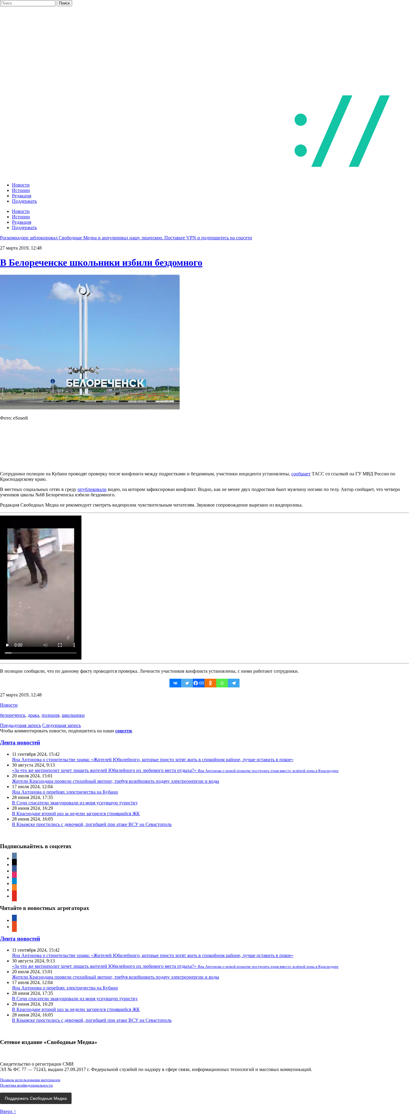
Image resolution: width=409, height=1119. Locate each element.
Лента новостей (20, 742)
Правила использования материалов (30, 1080)
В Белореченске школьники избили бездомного (101, 262)
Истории (21, 190)
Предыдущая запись (20, 725)
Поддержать (24, 201)
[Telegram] (234, 683)
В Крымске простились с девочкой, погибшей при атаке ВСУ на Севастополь (92, 824)
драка (33, 715)
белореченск (12, 715)
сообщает (300, 473)
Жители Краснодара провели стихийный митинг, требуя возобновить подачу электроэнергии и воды (115, 781)
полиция (50, 715)
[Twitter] (187, 683)
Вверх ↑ (8, 1111)
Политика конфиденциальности (26, 1085)
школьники (73, 715)
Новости (21, 184)
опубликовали (92, 489)
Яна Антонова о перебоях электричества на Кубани (65, 791)
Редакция (21, 195)
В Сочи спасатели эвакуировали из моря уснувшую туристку (75, 802)
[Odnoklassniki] (210, 683)
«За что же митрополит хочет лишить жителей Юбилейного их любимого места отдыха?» (175, 770)
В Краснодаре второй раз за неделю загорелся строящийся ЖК (76, 813)
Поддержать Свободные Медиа (36, 1098)
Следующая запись (61, 725)
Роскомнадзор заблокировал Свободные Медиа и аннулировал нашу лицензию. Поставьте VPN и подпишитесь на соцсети (126, 237)
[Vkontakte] (175, 683)
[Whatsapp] (222, 683)
